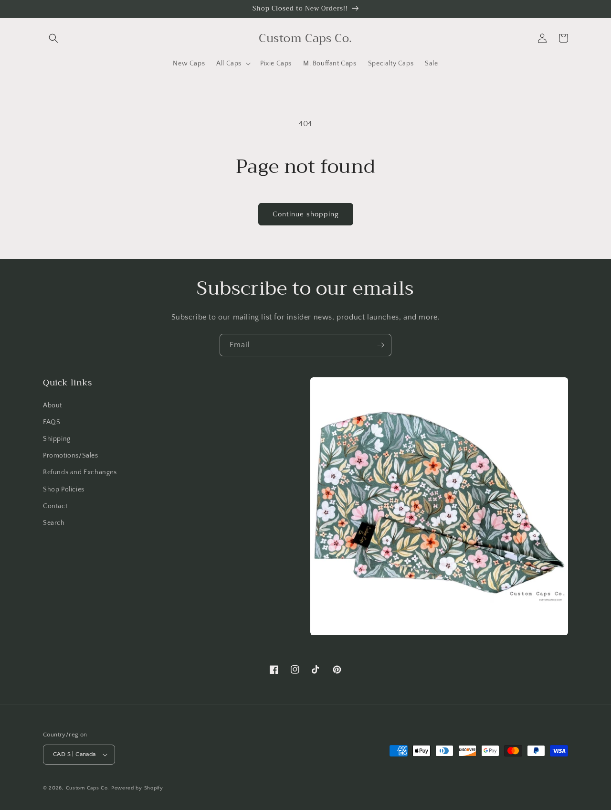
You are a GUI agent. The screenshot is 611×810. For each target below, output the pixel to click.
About (52, 405)
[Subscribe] (380, 345)
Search (54, 523)
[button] (53, 38)
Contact (55, 506)
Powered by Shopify (137, 788)
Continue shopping (306, 214)
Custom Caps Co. (88, 788)
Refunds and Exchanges (80, 472)
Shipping (57, 439)
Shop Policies (63, 489)
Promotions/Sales (70, 455)
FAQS (51, 422)
